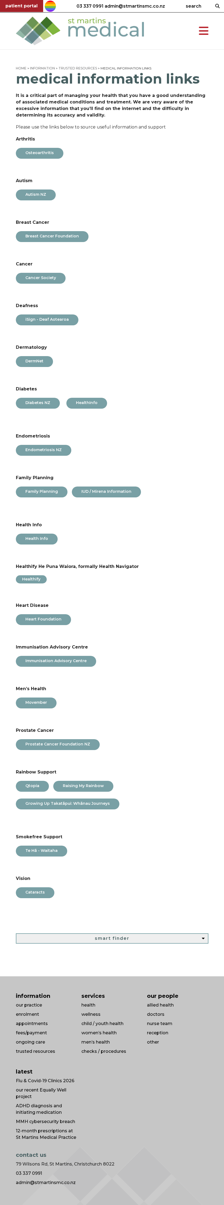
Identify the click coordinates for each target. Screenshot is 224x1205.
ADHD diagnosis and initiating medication (39, 1109)
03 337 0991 (90, 6)
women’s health (99, 1032)
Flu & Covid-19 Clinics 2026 (45, 1080)
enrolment (27, 1014)
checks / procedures (103, 1051)
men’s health (95, 1042)
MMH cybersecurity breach (45, 1121)
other (153, 1042)
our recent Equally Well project (41, 1093)
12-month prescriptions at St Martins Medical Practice (46, 1134)
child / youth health (102, 1023)
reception (157, 1032)
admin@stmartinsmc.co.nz (135, 6)
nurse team (159, 1023)
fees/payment (31, 1032)
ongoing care (30, 1042)
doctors (155, 1014)
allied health (160, 1005)
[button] (203, 31)
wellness (91, 1014)
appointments (32, 1023)
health (88, 1005)
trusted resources (35, 1051)
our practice (29, 1005)
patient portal (21, 5)
